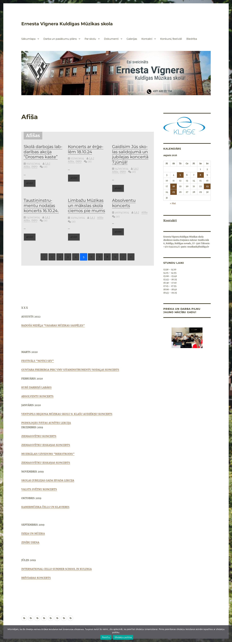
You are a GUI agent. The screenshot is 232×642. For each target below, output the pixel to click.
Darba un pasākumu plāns (60, 38)
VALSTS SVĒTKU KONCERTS (39, 489)
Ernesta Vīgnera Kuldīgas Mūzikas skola (67, 23)
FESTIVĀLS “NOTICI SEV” (37, 360)
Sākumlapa (28, 38)
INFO (34, 166)
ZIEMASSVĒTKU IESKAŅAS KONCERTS (45, 445)
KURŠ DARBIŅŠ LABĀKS (36, 387)
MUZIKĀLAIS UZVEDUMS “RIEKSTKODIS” (47, 453)
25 (173, 192)
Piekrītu (106, 637)
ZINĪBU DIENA (30, 542)
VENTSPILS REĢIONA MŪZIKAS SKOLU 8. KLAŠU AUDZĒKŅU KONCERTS (66, 414)
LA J (47, 163)
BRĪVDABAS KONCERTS (36, 577)
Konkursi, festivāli (171, 38)
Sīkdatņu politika (123, 637)
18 (174, 186)
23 (207, 186)
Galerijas (132, 38)
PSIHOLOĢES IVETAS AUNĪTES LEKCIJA (46, 422)
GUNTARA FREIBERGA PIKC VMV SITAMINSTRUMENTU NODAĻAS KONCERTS (70, 369)
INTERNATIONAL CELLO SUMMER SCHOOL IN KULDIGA (56, 569)
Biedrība (191, 38)
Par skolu (90, 38)
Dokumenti (111, 38)
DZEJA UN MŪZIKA (33, 533)
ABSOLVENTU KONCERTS (37, 396)
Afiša (27, 166)
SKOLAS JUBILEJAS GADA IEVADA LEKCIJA (47, 480)
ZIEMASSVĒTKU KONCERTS (38, 436)
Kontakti (146, 38)
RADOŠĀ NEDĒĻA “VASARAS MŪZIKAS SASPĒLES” (53, 325)
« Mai (173, 203)
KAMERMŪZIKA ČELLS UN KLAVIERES (45, 507)
